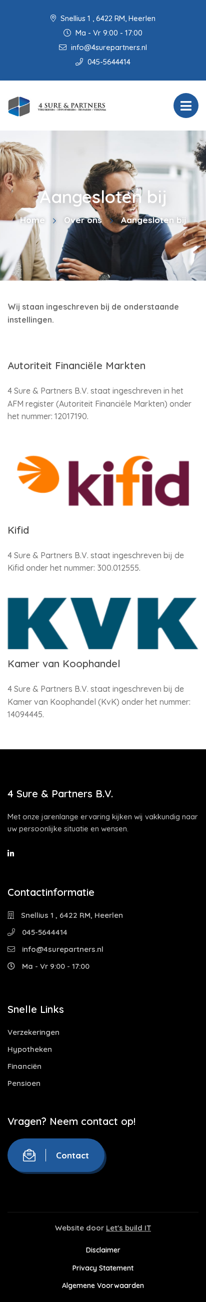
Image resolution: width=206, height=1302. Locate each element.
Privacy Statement (103, 1267)
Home (32, 220)
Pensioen (24, 1083)
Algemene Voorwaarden (103, 1285)
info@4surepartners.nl (108, 47)
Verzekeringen (34, 1032)
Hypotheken (30, 1049)
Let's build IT (128, 1227)
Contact (72, 1155)
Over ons (83, 220)
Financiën (25, 1066)
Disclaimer (103, 1249)
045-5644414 (108, 62)
